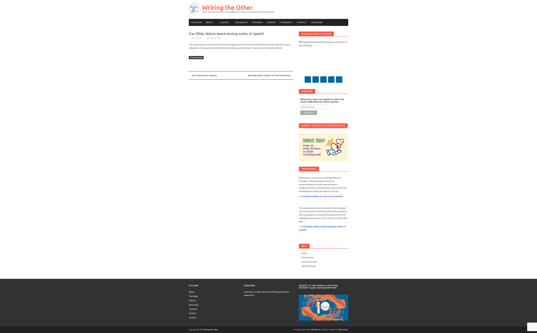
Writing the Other (227, 7)
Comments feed (309, 261)
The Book (196, 22)
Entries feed (307, 257)
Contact (302, 22)
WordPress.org (309, 266)
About (209, 22)
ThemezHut (343, 329)
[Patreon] (339, 79)
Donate (271, 22)
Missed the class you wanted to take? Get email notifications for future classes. (322, 100)
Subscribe (316, 22)
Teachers (257, 22)
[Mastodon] (308, 79)
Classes (224, 22)
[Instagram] (331, 79)
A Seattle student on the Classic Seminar (322, 196)
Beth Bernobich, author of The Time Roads (269, 75)
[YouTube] (323, 79)
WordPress (316, 329)
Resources (241, 22)
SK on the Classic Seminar (204, 75)
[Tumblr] (315, 79)
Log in (304, 253)
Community (286, 22)
